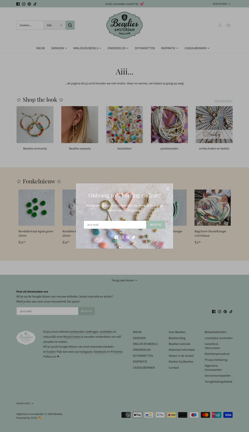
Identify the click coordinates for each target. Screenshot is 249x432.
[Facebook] (116, 237)
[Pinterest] (128, 237)
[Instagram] (122, 237)
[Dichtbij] (167, 189)
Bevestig (155, 224)
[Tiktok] (133, 237)
